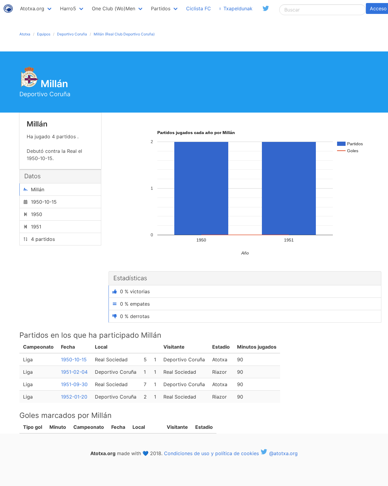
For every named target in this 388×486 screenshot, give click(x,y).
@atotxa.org (283, 453)
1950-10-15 (74, 359)
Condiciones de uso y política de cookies (211, 453)
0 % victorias (135, 291)
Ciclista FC (198, 8)
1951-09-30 (74, 384)
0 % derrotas (134, 316)
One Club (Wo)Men (113, 8)
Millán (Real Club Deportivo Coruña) (124, 34)
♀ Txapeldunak (235, 8)
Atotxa (24, 34)
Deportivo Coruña (72, 34)
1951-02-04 (74, 372)
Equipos (43, 34)
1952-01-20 (74, 397)
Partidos (160, 8)
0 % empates (135, 304)
